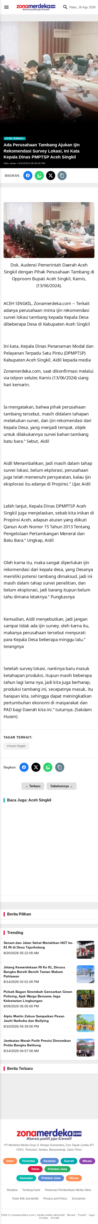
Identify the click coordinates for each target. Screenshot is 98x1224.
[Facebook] (27, 175)
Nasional (49, 1161)
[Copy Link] (62, 175)
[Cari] (64, 7)
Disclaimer (79, 1198)
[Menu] (7, 7)
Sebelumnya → (61, 786)
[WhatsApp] (39, 175)
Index (10, 1161)
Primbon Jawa (57, 1169)
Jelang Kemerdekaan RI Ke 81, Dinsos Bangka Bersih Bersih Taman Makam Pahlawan (34, 972)
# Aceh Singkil (16, 746)
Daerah (69, 1161)
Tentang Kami (31, 1190)
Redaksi (12, 1190)
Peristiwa (28, 1161)
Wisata (87, 1161)
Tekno (35, 1169)
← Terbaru (32, 786)
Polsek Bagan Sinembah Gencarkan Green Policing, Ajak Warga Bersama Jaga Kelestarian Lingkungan (38, 996)
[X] (50, 175)
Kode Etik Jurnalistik (25, 1198)
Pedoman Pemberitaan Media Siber (68, 1190)
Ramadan (26, 1178)
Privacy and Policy (55, 1198)
